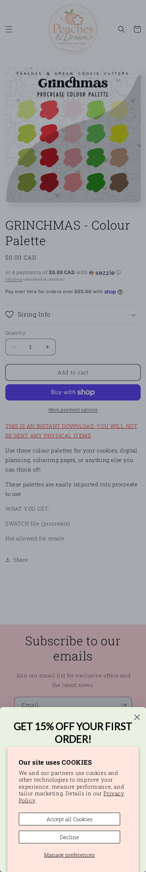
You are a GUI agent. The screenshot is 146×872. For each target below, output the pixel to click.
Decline (69, 837)
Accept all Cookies (69, 819)
